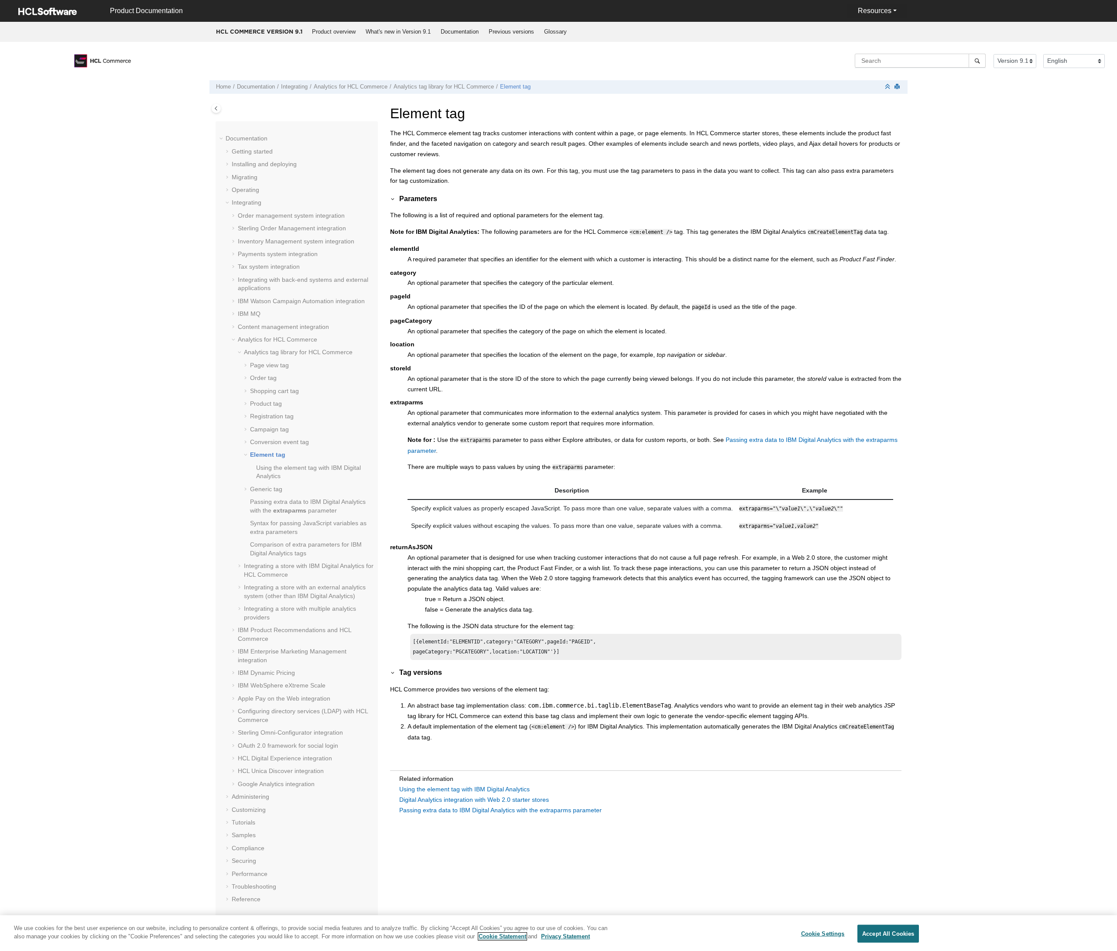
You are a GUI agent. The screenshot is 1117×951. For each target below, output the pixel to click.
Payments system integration (278, 253)
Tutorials (243, 822)
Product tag (266, 403)
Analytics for (350, 87)
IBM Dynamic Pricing (266, 672)
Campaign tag (269, 429)
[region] (558, 933)
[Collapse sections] (888, 87)
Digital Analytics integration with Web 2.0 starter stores (474, 799)
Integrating (294, 87)
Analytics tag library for (444, 87)
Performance (249, 873)
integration (292, 228)
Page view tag (269, 365)
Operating (245, 189)
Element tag (515, 87)
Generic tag (266, 489)
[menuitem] (333, 31)
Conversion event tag (279, 441)
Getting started (252, 151)
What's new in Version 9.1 (398, 31)
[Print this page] (898, 87)
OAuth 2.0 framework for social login (288, 745)
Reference (246, 899)
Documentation (460, 31)
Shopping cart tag (274, 390)
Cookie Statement (502, 936)
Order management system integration (291, 215)
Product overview (334, 31)
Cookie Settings (823, 933)
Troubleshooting (254, 886)
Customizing (249, 809)
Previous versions (511, 31)
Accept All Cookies (888, 933)
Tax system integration (269, 266)
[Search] (977, 61)
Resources (874, 10)
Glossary (555, 31)
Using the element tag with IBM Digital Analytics (464, 789)
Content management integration (283, 326)
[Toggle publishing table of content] (216, 108)
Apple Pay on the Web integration (284, 698)
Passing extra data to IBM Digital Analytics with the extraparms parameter (500, 810)
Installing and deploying (264, 164)
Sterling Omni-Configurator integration (290, 732)
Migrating (244, 177)
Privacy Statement (565, 936)
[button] (222, 138)
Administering (250, 796)
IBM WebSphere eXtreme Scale (282, 685)
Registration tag (272, 416)
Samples (244, 834)
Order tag (263, 377)
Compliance (248, 848)
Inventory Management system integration (296, 241)
